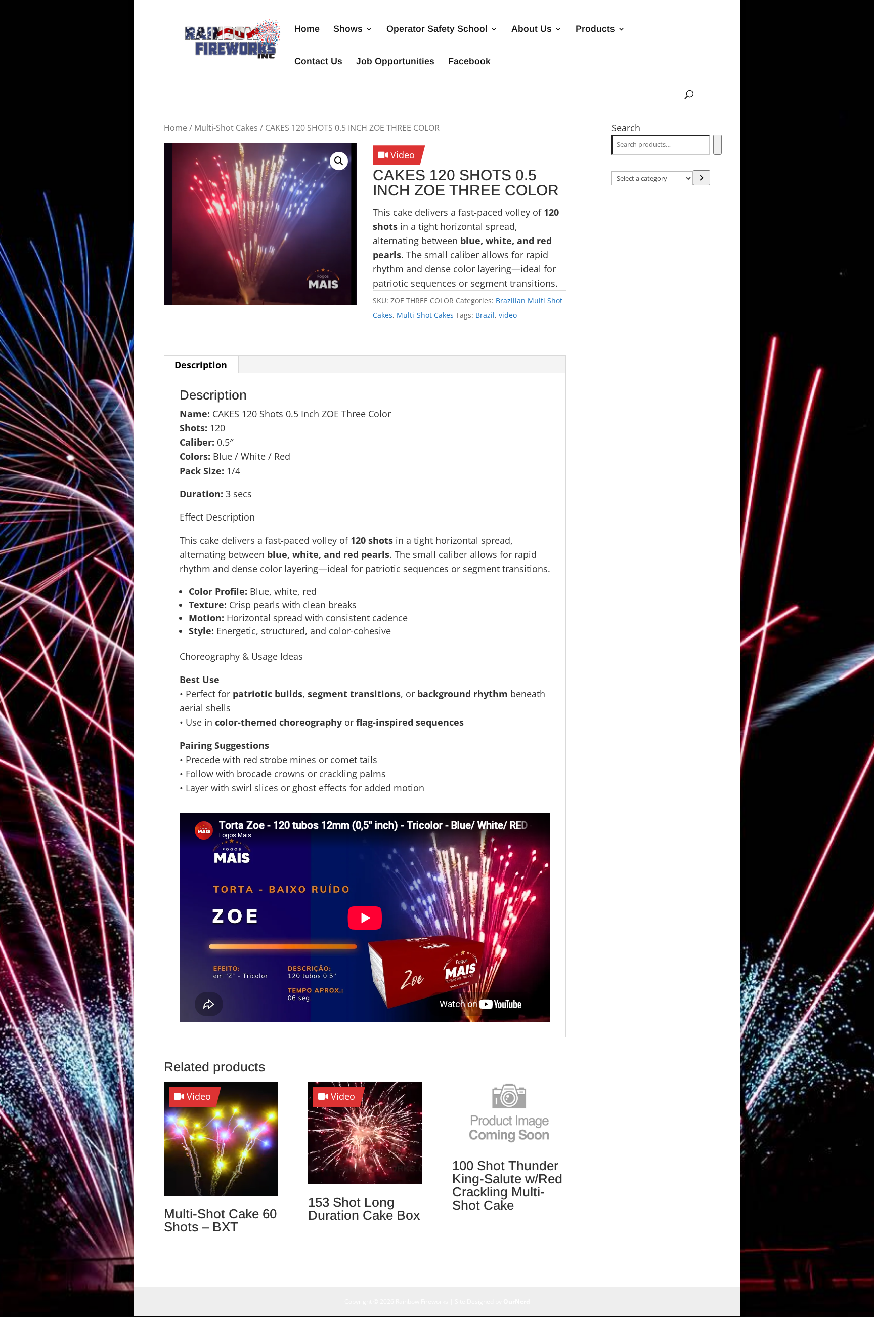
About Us (531, 29)
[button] (339, 161)
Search (625, 128)
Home (307, 29)
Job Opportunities (395, 62)
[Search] (717, 145)
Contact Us (318, 62)
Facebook (469, 62)
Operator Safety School (437, 29)
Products (595, 29)
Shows (348, 29)
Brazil (485, 315)
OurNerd (516, 1301)
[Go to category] (701, 177)
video (508, 315)
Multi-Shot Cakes (226, 127)
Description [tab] (200, 364)
